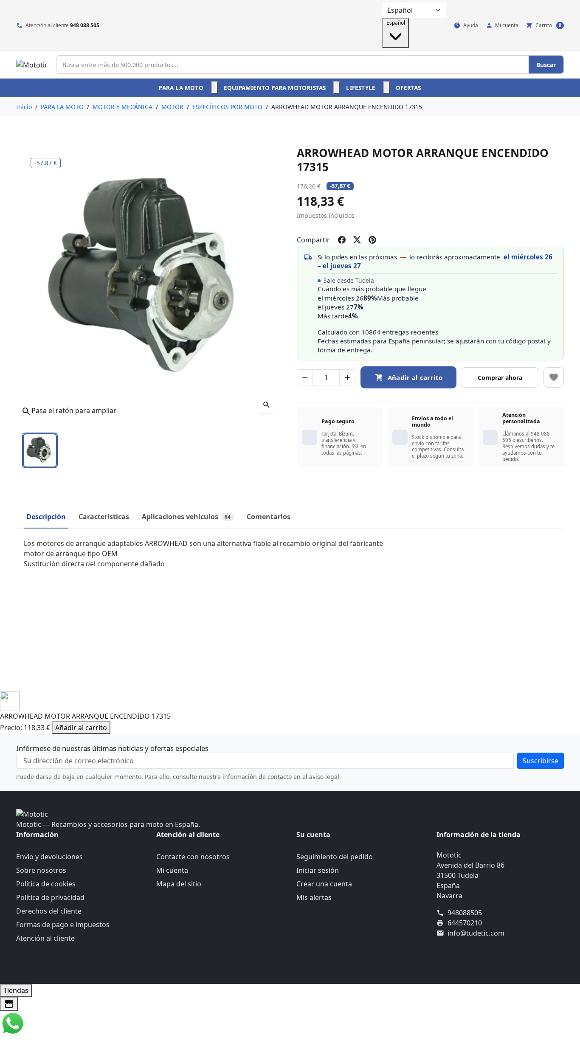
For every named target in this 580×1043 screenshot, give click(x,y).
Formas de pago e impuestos (63, 924)
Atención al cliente (45, 938)
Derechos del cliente (49, 911)
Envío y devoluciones (49, 856)
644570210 (465, 923)
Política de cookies (46, 883)
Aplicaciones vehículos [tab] (186, 516)
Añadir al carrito (81, 727)
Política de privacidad (50, 897)
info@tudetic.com (476, 933)
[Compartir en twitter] (357, 240)
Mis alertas (314, 897)
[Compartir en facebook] (342, 240)
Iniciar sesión (317, 870)
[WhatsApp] (12, 1022)
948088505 (465, 912)
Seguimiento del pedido (334, 856)
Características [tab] (104, 516)
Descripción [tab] (46, 516)
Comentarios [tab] (268, 516)
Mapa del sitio (178, 883)
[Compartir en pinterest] (372, 240)
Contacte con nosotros (193, 856)
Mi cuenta (172, 870)
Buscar (546, 65)
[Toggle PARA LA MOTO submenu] (214, 87)
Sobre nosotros (41, 870)
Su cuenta (313, 834)
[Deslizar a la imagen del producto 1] (40, 450)
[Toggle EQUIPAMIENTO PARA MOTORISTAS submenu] (336, 87)
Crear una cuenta (324, 883)
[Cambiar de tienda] (9, 1004)
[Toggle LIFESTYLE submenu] (386, 87)
